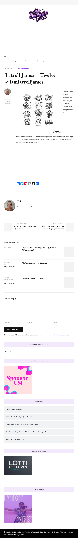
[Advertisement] (39, 36)
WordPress (10, 535)
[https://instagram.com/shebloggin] (10, 351)
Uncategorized (23, 69)
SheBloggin (20, 532)
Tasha (7, 97)
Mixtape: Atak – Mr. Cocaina (34, 263)
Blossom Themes (60, 532)
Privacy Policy (18, 535)
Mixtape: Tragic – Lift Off (33, 278)
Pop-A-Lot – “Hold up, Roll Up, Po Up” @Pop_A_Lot (39, 248)
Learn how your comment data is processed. (52, 335)
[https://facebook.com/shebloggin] (6, 351)
